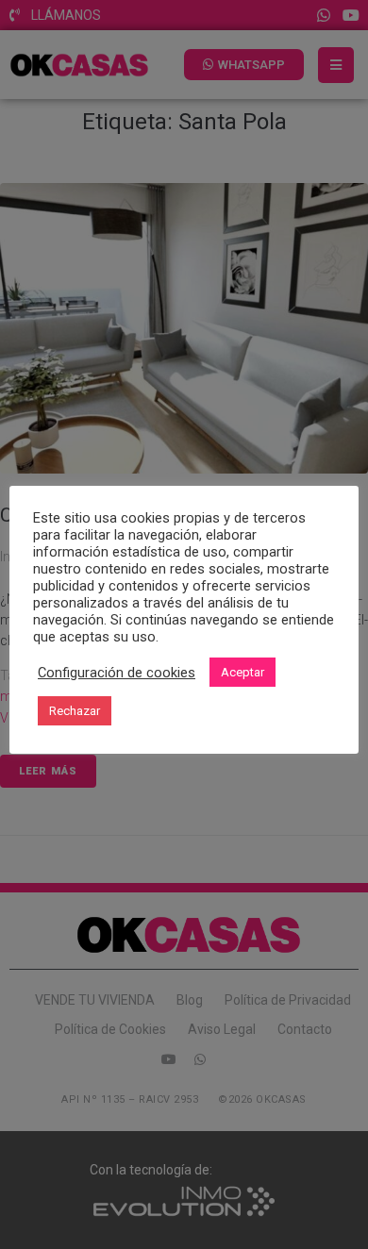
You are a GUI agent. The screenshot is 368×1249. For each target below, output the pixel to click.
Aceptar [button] (242, 672)
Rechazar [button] (74, 711)
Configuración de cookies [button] (116, 672)
